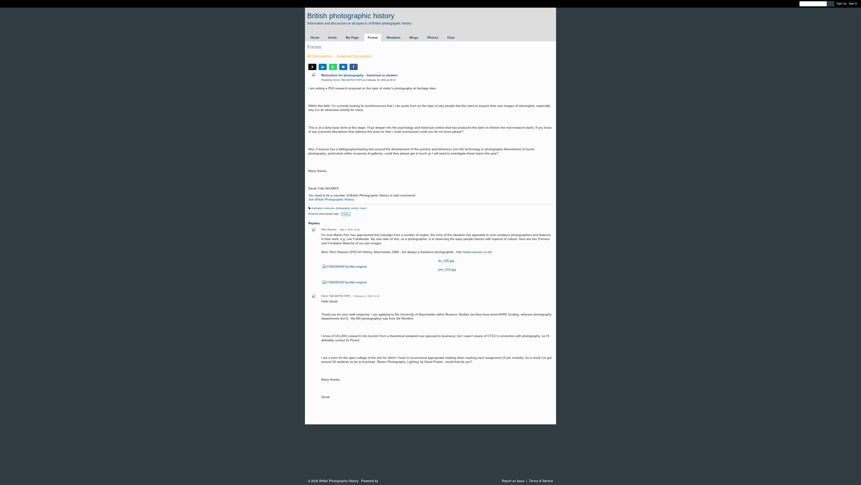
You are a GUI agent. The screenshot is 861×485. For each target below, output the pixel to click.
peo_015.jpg (447, 269)
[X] (312, 67)
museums (329, 208)
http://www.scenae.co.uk (473, 252)
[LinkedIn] (323, 67)
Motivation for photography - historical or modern (359, 75)
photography (342, 208)
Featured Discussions (354, 56)
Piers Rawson (329, 229)
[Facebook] (354, 67)
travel (363, 208)
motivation (316, 208)
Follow (346, 214)
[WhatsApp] (333, 67)
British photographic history (350, 16)
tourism (355, 208)
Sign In (853, 3)
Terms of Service (541, 480)
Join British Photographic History (331, 199)
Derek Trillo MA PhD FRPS (347, 80)
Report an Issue (513, 480)
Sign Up (841, 3)
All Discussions (319, 56)
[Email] (343, 67)
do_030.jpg (446, 260)
